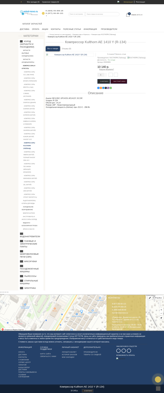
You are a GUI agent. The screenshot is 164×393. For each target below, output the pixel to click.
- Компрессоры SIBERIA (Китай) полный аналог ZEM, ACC (29, 156)
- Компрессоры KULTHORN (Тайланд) (29, 145)
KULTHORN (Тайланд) (118, 58)
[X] (106, 88)
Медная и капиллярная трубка (29, 224)
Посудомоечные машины (29, 269)
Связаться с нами (48, 356)
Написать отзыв (120, 54)
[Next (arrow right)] (3, 294)
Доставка (24, 29)
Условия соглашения (23, 376)
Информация (90, 29)
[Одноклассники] (101, 88)
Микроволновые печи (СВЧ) (29, 254)
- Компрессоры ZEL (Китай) (29, 183)
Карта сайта (45, 354)
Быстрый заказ (119, 81)
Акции (45, 29)
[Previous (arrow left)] (1, 294)
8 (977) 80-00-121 (119, 304)
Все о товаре (52, 48)
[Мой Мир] (103, 88)
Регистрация (140, 2)
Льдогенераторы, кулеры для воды (29, 202)
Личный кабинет (69, 352)
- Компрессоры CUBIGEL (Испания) (29, 93)
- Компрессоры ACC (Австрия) (29, 73)
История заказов (69, 354)
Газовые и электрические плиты (28, 244)
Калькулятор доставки (24, 368)
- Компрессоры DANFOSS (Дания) (29, 101)
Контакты (55, 29)
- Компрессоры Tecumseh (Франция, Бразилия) (29, 168)
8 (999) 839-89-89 (119, 310)
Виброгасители (29, 213)
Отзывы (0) (66, 49)
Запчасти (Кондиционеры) (28, 61)
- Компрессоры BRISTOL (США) (29, 86)
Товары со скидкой (92, 354)
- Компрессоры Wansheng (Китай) (30, 177)
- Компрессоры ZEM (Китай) (29, 189)
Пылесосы (29, 276)
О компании (23, 360)
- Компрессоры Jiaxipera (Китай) (29, 129)
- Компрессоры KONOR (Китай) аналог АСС (29, 136)
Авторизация (128, 2)
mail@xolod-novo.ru (120, 313)
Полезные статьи (72, 29)
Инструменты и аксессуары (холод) (29, 218)
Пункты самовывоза (27, 372)
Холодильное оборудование (27, 208)
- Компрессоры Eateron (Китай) (29, 113)
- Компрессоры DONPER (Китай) (29, 107)
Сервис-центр (24, 362)
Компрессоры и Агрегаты (28, 67)
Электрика (29, 288)
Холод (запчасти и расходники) (27, 44)
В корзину (104, 81)
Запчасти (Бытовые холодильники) (27, 53)
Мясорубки (30, 261)
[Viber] (108, 88)
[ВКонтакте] (98, 88)
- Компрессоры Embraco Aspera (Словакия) (29, 121)
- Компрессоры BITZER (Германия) (30, 79)
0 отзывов (110, 54)
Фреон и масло (28, 229)
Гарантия (22, 365)
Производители (109, 29)
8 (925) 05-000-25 (119, 307)
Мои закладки (68, 357)
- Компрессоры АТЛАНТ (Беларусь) (30, 196)
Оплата (35, 29)
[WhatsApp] (111, 88)
